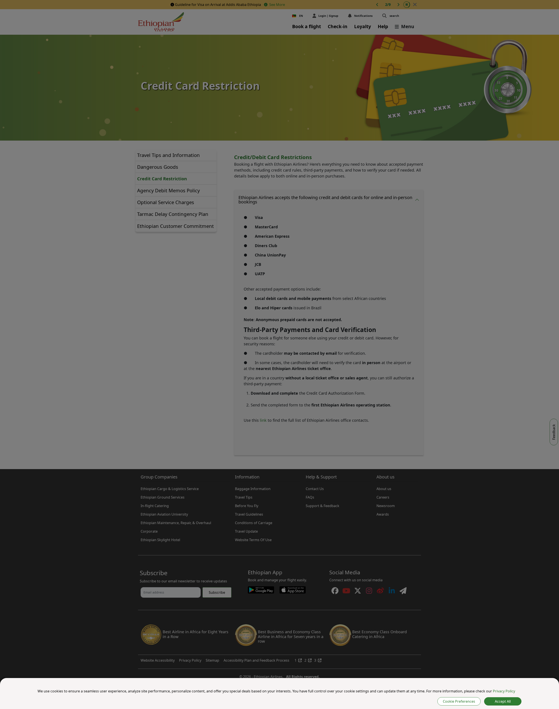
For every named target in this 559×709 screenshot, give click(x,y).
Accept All (503, 701)
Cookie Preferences (459, 701)
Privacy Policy (504, 691)
